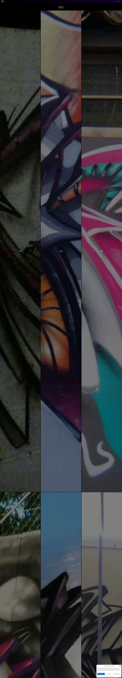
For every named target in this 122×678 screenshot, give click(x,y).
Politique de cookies (105, 676)
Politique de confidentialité (111, 676)
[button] (120, 665)
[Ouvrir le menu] (115, 1)
